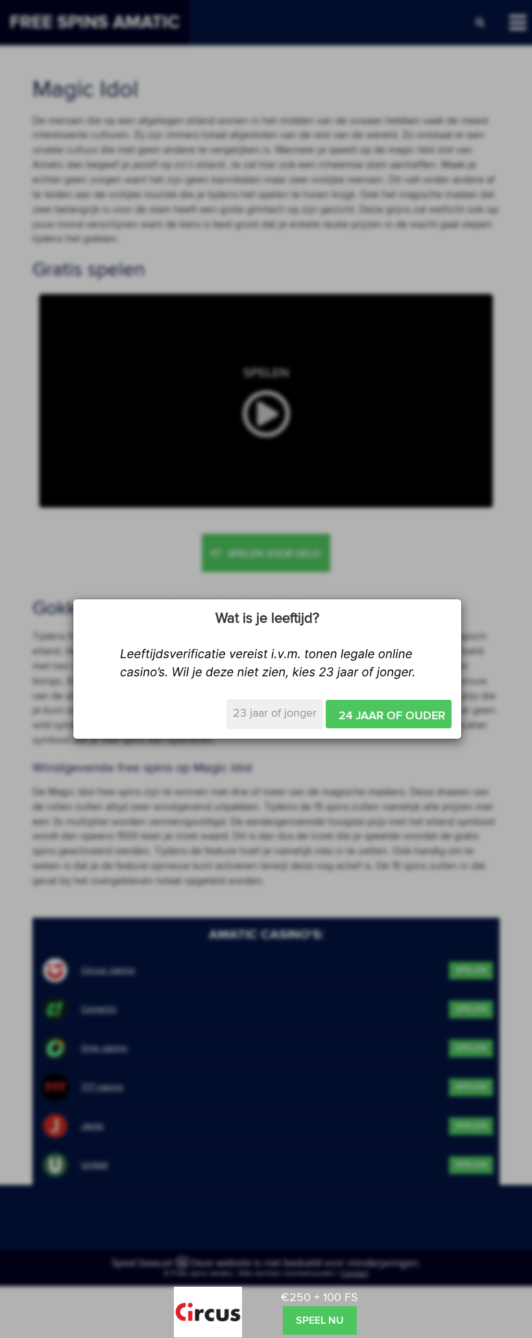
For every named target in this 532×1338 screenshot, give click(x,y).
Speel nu (320, 1320)
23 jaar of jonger (275, 713)
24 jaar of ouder (392, 716)
